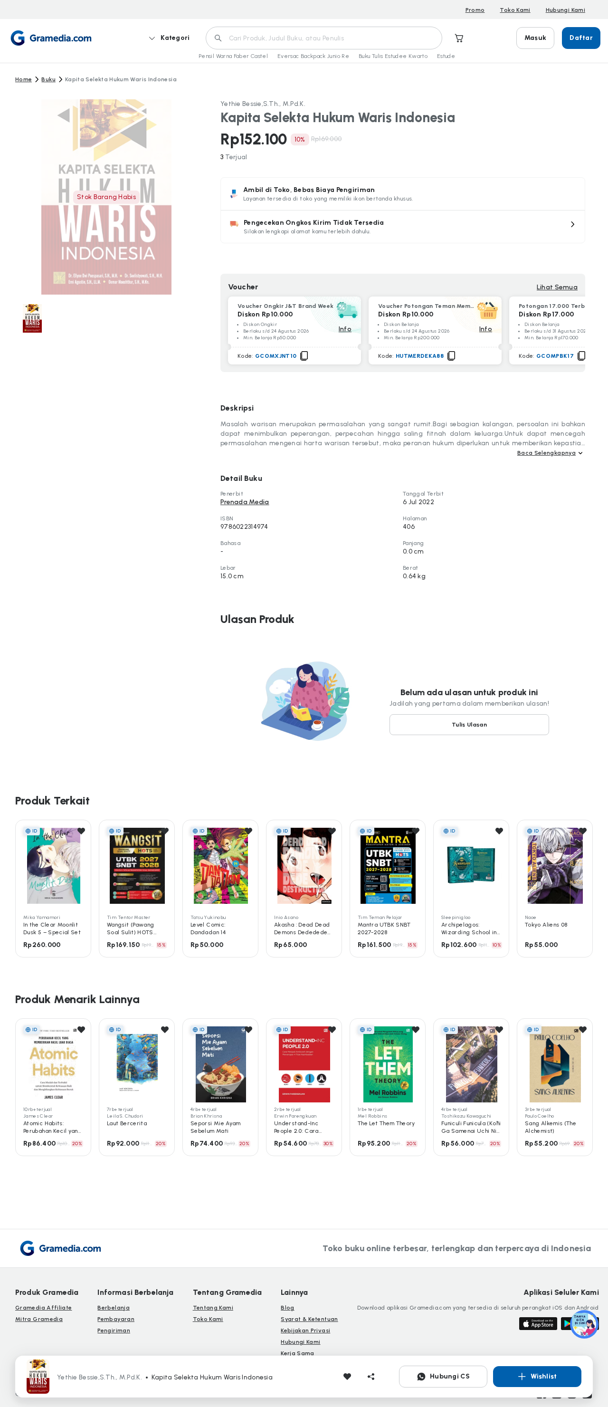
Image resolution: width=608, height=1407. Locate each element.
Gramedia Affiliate (43, 1307)
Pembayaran (115, 1319)
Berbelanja (113, 1307)
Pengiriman (113, 1330)
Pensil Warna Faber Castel (233, 56)
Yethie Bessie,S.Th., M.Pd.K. (262, 104)
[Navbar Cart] (459, 38)
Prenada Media (244, 502)
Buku (48, 79)
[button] (403, 227)
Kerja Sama (297, 1353)
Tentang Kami (213, 1307)
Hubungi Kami (565, 10)
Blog (287, 1307)
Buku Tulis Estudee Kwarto (393, 56)
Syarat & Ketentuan (309, 1319)
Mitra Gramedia (39, 1319)
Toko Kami (515, 10)
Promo (475, 10)
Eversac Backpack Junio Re (313, 56)
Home (23, 79)
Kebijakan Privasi (305, 1330)
